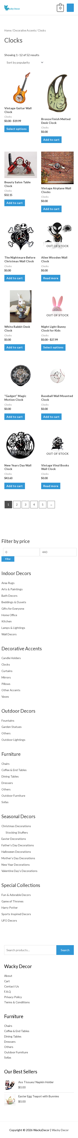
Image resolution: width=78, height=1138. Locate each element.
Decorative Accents (24, 30)
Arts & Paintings (12, 589)
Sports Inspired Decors (16, 914)
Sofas (5, 802)
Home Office (9, 615)
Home (7, 30)
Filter (8, 559)
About (8, 975)
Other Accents (10, 690)
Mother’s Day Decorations (18, 858)
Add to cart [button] (51, 139)
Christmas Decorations (16, 826)
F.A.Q (7, 991)
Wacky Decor (60, 1130)
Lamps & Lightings (13, 627)
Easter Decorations (13, 838)
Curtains (6, 671)
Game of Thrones (12, 901)
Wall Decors (9, 634)
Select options (16, 129)
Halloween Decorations (16, 851)
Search (65, 950)
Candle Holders (11, 658)
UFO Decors (9, 920)
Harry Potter (9, 907)
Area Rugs (8, 583)
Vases (5, 696)
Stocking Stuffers (17, 832)
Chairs (5, 763)
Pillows (5, 684)
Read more (50, 278)
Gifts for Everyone (12, 608)
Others (6, 733)
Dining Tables (10, 776)
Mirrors (6, 677)
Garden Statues (11, 727)
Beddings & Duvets (13, 602)
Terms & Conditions (17, 1002)
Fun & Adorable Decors (16, 895)
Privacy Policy (13, 997)
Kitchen (6, 621)
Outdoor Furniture (13, 795)
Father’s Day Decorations (17, 845)
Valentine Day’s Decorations (19, 871)
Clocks (5, 664)
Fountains (7, 720)
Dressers (7, 783)
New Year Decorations (15, 864)
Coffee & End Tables (14, 770)
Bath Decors (9, 595)
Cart (7, 981)
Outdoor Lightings (13, 739)
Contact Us (11, 986)
